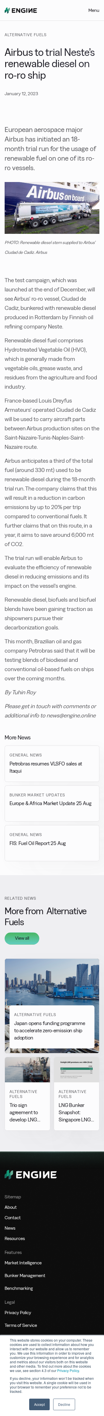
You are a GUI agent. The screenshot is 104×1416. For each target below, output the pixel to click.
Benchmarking (19, 1288)
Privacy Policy (68, 1370)
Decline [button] (64, 1404)
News (10, 1228)
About (11, 1207)
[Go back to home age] (21, 10)
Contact (13, 1217)
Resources (15, 1238)
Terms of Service (21, 1325)
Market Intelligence (23, 1262)
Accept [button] (39, 1404)
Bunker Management (25, 1275)
